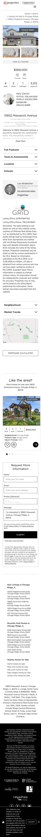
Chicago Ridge (20, 124)
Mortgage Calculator (20, 353)
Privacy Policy (14, 526)
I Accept (31, 822)
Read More (20, 141)
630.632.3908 (31, 99)
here (11, 556)
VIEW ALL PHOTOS (20, 62)
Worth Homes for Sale (16, 664)
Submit (20, 535)
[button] (20, 330)
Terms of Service (27, 526)
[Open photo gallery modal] (11, 52)
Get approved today (26, 191)
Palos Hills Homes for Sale (17, 667)
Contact (21, 102)
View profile (23, 105)
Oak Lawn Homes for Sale (17, 670)
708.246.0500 (31, 96)
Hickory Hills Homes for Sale (18, 675)
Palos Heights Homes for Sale (19, 673)
